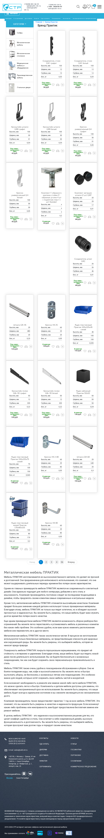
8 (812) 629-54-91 (18, 744)
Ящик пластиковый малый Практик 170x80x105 (19, 525)
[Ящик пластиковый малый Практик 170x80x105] (19, 508)
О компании (18, 18)
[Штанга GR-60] (83, 442)
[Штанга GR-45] (19, 310)
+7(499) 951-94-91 (31, 4)
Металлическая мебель (23, 43)
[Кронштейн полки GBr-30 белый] (51, 376)
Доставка (28, 18)
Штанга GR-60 (83, 457)
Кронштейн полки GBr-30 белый (51, 392)
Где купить (45, 18)
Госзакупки (76, 750)
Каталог (14, 13)
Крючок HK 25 (51, 325)
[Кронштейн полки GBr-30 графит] (19, 376)
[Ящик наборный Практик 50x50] (83, 376)
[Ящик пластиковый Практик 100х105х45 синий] (83, 310)
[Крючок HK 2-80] (51, 442)
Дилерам (43, 750)
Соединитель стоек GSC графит (51, 62)
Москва (9, 778)
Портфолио (76, 755)
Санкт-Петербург (22, 778)
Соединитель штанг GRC (83, 260)
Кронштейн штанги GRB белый (51, 128)
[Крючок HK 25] (51, 310)
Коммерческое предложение (84, 18)
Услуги (36, 18)
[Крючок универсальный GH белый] (19, 178)
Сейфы (20, 33)
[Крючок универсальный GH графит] (83, 112)
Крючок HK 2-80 (51, 457)
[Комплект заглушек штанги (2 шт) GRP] (83, 178)
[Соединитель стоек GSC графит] (51, 46)
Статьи (74, 744)
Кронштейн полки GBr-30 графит (20, 392)
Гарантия (43, 761)
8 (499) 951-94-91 (19, 739)
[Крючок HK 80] (51, 508)
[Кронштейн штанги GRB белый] (51, 112)
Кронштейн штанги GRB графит (19, 128)
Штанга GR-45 (19, 325)
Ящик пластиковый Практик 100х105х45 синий (83, 327)
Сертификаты (45, 767)
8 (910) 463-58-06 (18, 741)
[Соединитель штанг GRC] (83, 244)
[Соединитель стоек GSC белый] (83, 46)
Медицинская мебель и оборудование (22, 65)
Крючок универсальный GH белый (19, 195)
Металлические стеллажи (23, 54)
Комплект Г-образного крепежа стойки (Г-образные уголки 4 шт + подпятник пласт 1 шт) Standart (51, 197)
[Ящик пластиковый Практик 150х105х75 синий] (19, 442)
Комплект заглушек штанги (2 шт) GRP (83, 194)
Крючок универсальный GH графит (83, 129)
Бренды (9, 18)
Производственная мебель (24, 76)
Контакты (67, 18)
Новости (74, 738)
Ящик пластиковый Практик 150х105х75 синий (20, 459)
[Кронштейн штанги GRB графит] (19, 112)
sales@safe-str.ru (20, 750)
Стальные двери (23, 87)
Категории (19, 24)
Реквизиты (56, 18)
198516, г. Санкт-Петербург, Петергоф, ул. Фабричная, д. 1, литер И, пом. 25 (20, 763)
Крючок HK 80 (51, 523)
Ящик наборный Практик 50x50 (83, 392)
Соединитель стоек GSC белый (83, 62)
